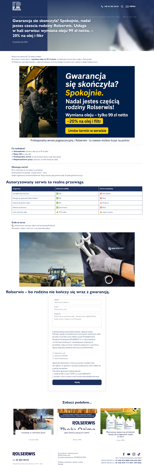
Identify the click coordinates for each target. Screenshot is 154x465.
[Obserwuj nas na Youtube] (128, 455)
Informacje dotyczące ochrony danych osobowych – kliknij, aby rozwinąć (73, 332)
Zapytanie (57, 314)
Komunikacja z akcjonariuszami (68, 453)
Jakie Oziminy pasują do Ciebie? (76, 432)
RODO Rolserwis (64, 455)
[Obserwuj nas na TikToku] (138, 454)
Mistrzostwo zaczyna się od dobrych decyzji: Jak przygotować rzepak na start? (120, 434)
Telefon (56, 300)
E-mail (56, 307)
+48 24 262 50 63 (111, 6)
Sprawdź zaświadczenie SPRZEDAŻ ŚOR (72, 457)
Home (15, 17)
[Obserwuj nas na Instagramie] (133, 454)
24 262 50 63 (22, 460)
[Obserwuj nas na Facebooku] (123, 454)
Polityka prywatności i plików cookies (70, 462)
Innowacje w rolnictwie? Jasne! (33, 432)
